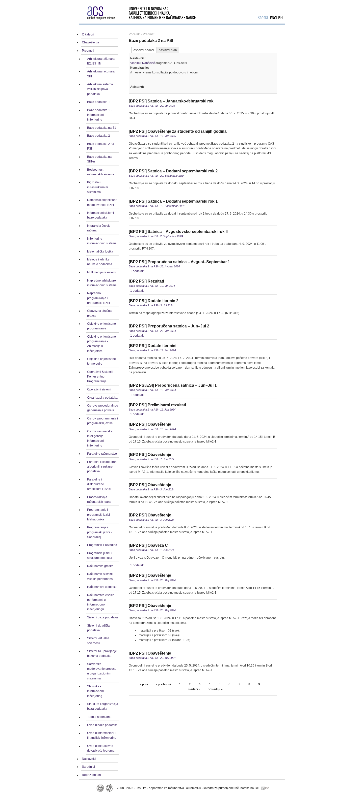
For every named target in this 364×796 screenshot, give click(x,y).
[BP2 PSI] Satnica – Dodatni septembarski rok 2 (173, 171)
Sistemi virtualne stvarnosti (98, 641)
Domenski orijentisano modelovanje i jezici (102, 202)
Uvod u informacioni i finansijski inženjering (101, 735)
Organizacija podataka (102, 397)
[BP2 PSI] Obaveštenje (150, 424)
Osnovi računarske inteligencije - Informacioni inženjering (99, 438)
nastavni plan (168, 50)
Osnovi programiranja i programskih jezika (102, 421)
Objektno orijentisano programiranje (101, 326)
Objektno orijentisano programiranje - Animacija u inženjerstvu (101, 344)
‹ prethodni (163, 684)
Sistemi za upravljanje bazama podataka (102, 653)
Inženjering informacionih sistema (102, 241)
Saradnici (88, 766)
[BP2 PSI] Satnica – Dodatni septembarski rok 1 (173, 201)
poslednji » (215, 689)
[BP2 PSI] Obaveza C (148, 545)
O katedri (88, 34)
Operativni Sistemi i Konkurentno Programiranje (100, 376)
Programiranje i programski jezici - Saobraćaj (99, 532)
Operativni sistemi (99, 389)
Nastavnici (89, 759)
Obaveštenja (90, 42)
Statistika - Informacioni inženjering (95, 691)
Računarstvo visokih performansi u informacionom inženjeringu (100, 602)
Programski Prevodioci (102, 545)
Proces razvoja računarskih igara (99, 499)
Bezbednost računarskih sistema (100, 172)
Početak (134, 34)
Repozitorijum (91, 775)
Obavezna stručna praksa (99, 313)
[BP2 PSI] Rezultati (146, 281)
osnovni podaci (143, 50)
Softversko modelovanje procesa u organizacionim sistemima (101, 671)
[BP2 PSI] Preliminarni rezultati (157, 405)
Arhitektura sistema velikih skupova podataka (100, 89)
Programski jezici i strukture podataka (99, 555)
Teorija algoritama (99, 717)
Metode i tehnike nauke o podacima (99, 262)
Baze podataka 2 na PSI (100, 146)
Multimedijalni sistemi (101, 272)
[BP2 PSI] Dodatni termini (152, 346)
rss (267, 788)
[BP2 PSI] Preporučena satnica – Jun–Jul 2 (169, 326)
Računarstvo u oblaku (102, 587)
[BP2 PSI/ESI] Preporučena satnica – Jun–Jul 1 (173, 385)
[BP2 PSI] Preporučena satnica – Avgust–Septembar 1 (179, 262)
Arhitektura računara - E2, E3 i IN (101, 61)
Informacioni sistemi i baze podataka (101, 215)
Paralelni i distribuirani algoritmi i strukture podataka (102, 466)
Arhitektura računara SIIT (101, 74)
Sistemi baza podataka (102, 617)
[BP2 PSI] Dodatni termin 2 (154, 301)
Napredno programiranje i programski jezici (98, 297)
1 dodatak (137, 271)
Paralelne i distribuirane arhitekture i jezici (99, 484)
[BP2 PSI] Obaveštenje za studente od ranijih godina (178, 131)
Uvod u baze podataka (102, 725)
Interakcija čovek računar (98, 228)
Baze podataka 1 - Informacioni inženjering (99, 114)
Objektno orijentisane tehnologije (101, 361)
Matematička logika (100, 251)
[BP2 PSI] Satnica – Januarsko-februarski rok (171, 101)
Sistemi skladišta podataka (98, 628)
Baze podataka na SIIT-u (99, 159)
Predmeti (88, 50)
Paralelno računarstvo (102, 453)
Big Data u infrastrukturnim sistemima (97, 187)
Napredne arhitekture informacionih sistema (102, 283)
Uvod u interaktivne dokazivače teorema (100, 748)
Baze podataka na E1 (101, 127)
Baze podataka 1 (98, 102)
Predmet (148, 34)
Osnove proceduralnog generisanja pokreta (102, 408)
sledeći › (194, 689)
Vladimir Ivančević (142, 63)
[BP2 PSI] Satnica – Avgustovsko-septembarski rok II (178, 231)
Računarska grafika (100, 566)
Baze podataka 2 (98, 135)
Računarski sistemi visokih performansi (100, 576)
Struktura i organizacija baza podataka (102, 706)
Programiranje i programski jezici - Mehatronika (99, 514)
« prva (144, 684)
